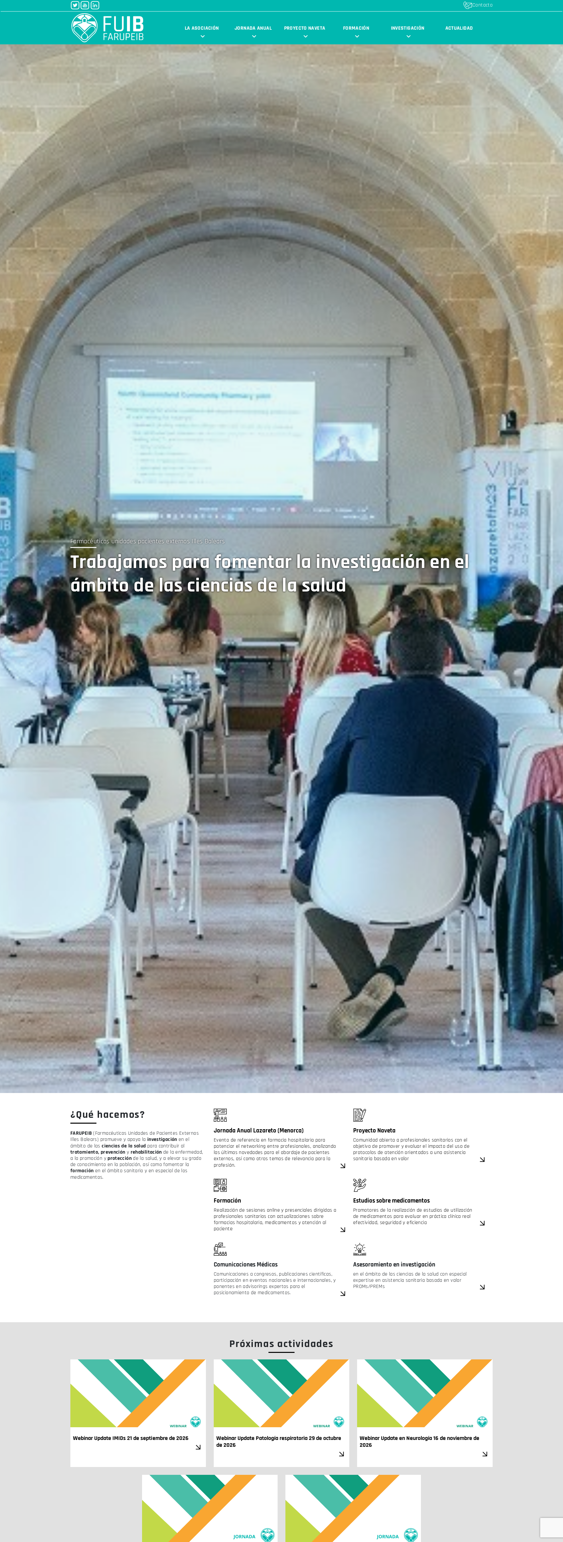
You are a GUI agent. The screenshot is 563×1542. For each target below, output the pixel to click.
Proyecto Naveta (374, 1130)
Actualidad (459, 28)
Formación (356, 28)
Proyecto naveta (304, 28)
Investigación (408, 28)
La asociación (202, 28)
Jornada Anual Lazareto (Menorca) (259, 1130)
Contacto (482, 5)
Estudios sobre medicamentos (391, 1201)
